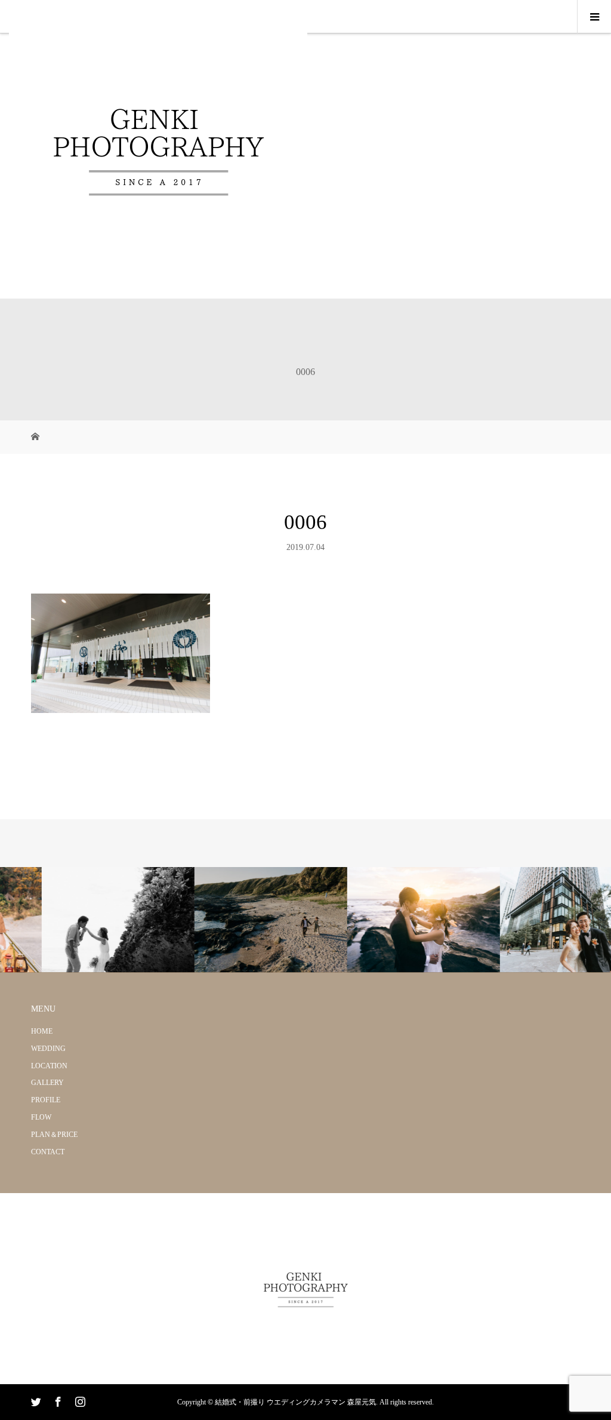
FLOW (41, 1117)
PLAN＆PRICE (54, 1134)
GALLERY (47, 1082)
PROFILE (45, 1100)
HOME (42, 1031)
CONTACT (47, 1152)
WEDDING (48, 1048)
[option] (76, 920)
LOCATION (49, 1066)
